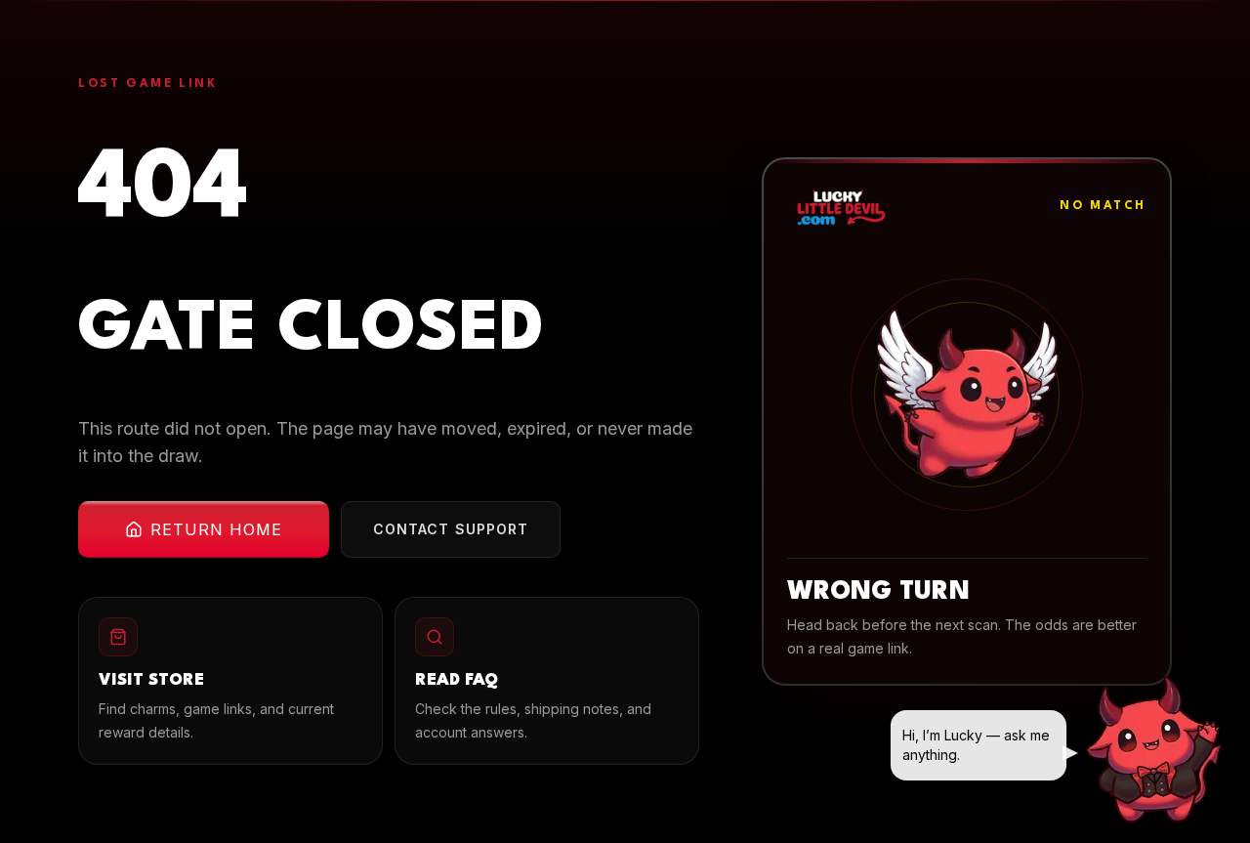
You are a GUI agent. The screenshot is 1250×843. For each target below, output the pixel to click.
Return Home (216, 529)
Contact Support (451, 529)
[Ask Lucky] (1156, 749)
